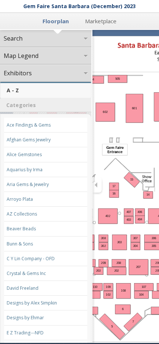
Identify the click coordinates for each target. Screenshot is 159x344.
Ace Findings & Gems (29, 125)
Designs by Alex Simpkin (32, 303)
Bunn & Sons (20, 244)
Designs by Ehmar (25, 317)
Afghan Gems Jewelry (29, 140)
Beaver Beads (21, 229)
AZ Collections (22, 214)
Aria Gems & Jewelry (28, 184)
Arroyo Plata (20, 199)
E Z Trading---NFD (25, 333)
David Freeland (22, 288)
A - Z (13, 90)
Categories (21, 105)
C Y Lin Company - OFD (31, 258)
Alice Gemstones (24, 154)
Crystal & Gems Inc (26, 273)
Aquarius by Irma (25, 169)
